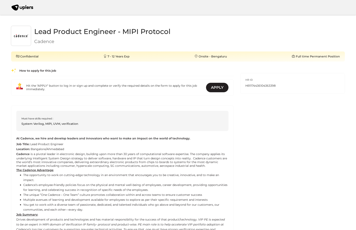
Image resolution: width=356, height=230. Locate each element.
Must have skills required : (37, 118)
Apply (217, 87)
